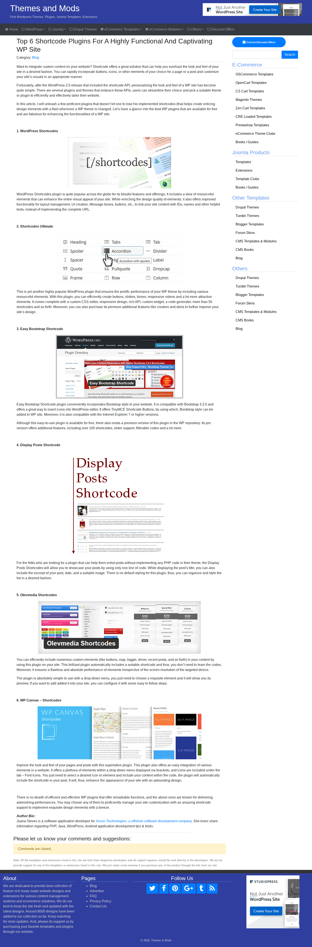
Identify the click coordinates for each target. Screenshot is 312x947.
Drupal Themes (85, 29)
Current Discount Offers (260, 42)
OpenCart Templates (251, 83)
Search (289, 54)
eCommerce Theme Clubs (255, 133)
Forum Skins (245, 233)
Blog (35, 57)
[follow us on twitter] (152, 888)
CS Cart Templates (250, 91)
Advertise (97, 891)
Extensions (244, 170)
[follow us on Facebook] (164, 888)
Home (13, 29)
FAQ (93, 896)
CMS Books (245, 249)
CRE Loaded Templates (254, 116)
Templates (243, 162)
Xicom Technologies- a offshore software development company (144, 821)
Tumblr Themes (247, 216)
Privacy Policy (100, 901)
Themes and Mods (45, 8)
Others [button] (195, 29)
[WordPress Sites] (252, 9)
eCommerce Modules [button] (164, 29)
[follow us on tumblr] (201, 888)
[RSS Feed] (212, 888)
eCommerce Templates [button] (121, 29)
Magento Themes (249, 99)
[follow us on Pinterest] (175, 888)
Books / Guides (247, 142)
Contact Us (98, 906)
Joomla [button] (57, 29)
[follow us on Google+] (188, 888)
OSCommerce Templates (254, 74)
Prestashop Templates (252, 125)
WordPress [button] (33, 29)
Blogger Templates (250, 224)
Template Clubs (247, 179)
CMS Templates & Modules (256, 241)
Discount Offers (222, 29)
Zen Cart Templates (250, 108)
